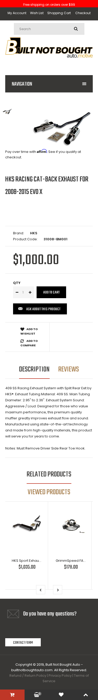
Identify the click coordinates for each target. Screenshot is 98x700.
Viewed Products (49, 492)
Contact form (23, 643)
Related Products (49, 474)
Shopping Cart (59, 13)
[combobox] (49, 29)
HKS (33, 233)
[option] (62, 128)
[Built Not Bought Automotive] (49, 63)
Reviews (68, 369)
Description (34, 369)
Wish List (37, 13)
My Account (17, 13)
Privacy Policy (60, 675)
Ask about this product (43, 309)
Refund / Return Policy (27, 675)
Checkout (83, 13)
